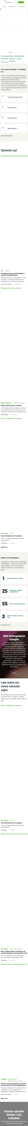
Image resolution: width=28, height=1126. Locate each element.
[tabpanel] (14, 18)
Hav (2, 271)
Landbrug (4, 1079)
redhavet (8, 271)
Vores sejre (4, 62)
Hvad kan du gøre (19, 56)
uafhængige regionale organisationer (15, 591)
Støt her (14, 673)
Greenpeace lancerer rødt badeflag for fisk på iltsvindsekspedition (13, 274)
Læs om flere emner (6, 136)
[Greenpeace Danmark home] (10, 2)
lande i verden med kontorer (17, 604)
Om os (4, 6)
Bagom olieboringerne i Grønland (11, 405)
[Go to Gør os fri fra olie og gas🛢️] (13, 52)
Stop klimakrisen (12, 118)
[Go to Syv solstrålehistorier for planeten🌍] (17, 52)
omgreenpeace (18, 949)
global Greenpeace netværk (15, 578)
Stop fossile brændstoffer (15, 97)
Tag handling (22, 6)
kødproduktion (13, 1079)
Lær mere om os (5, 625)
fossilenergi (17, 403)
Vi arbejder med (12, 6)
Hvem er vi (12, 58)
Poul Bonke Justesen (6, 284)
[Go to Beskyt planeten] (20, 52)
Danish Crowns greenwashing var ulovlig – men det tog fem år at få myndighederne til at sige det (14, 1084)
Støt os (19, 58)
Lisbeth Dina (4, 543)
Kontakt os (12, 61)
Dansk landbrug (12, 107)
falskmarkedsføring (14, 1081)
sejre (12, 533)
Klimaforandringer (6, 403)
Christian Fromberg (6, 1094)
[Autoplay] (8, 52)
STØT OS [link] (21, 2)
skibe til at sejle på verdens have (15, 616)
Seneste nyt (4, 58)
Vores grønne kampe (7, 56)
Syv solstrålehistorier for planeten (11, 536)
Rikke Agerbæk (4, 414)
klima (23, 403)
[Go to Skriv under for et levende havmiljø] (10, 52)
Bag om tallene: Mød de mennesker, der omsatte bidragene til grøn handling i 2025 (14, 952)
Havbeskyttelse (12, 128)
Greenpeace (4, 533)
